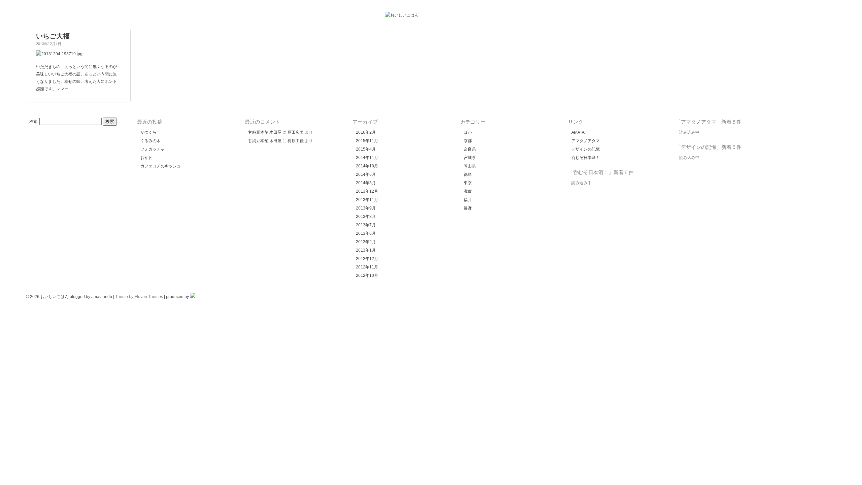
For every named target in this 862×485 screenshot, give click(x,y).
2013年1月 (366, 250)
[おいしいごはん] (402, 15)
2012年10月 (367, 275)
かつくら (148, 132)
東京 (468, 183)
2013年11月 (367, 199)
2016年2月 (366, 132)
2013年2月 (366, 241)
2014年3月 (366, 183)
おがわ (146, 157)
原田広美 (296, 132)
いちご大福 (53, 36)
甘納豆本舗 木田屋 (264, 132)
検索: (33, 121)
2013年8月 (366, 216)
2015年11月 (367, 140)
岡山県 (470, 166)
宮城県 (470, 157)
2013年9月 (366, 208)
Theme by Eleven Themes (139, 296)
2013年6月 (366, 233)
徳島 (468, 174)
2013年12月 (367, 191)
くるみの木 (150, 140)
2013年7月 (366, 225)
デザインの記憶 (585, 149)
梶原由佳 (296, 140)
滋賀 (468, 191)
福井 (468, 199)
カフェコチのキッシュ (160, 166)
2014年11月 (367, 157)
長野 (468, 208)
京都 (468, 140)
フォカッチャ (152, 149)
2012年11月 (367, 267)
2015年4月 (366, 149)
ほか (468, 132)
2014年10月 (367, 166)
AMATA (578, 132)
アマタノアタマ (585, 140)
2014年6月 (366, 174)
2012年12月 (367, 258)
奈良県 (470, 149)
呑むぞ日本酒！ (585, 157)
